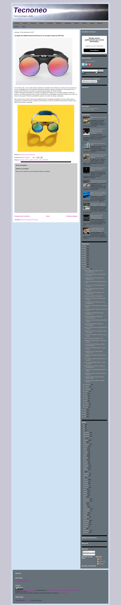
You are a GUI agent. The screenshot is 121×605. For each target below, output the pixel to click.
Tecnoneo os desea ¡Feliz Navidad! (94, 296)
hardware (85, 469)
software (85, 513)
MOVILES (76, 23)
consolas (85, 452)
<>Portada (18, 599)
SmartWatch (86, 511)
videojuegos (86, 530)
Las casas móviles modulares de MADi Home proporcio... (95, 344)
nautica (85, 493)
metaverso (86, 485)
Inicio (48, 216)
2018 (85, 264)
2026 (85, 246)
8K (84, 430)
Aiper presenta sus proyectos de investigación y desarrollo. (97, 204)
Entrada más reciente (22, 216)
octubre (87, 387)
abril (86, 400)
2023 (85, 253)
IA (83, 471)
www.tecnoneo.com (32, 591)
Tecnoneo (30, 10)
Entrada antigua (71, 216)
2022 (85, 255)
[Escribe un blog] (38, 157)
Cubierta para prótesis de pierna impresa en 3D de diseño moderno (98, 156)
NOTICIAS (99, 23)
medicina (85, 483)
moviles (85, 491)
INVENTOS (58, 23)
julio (86, 393)
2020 (85, 260)
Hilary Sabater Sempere (29, 590)
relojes (85, 505)
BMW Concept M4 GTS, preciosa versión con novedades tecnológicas (96, 217)
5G (84, 426)
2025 (85, 248)
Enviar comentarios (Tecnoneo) (30, 219)
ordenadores (86, 499)
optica (40, 160)
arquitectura (86, 436)
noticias (85, 495)
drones (85, 460)
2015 (85, 412)
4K (84, 424)
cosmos (85, 454)
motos (84, 489)
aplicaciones (86, 434)
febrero (87, 405)
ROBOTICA (33, 23)
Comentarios (87, 554)
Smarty (24, 26)
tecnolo (85, 518)
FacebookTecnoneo (90, 61)
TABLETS (84, 23)
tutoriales (85, 526)
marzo (86, 402)
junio (86, 396)
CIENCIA (41, 23)
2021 (85, 257)
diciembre (87, 268)
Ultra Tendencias (31, 154)
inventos (36, 160)
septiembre (88, 389)
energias (85, 464)
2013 (85, 416)
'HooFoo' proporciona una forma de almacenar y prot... (93, 317)
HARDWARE (68, 23)
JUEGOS (16, 26)
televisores (86, 522)
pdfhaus (23, 154)
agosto (86, 391)
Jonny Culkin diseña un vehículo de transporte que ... (94, 324)
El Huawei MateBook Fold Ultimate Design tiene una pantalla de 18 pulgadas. (97, 230)
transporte (85, 524)
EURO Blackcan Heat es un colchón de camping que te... (95, 366)
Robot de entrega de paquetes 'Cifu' (94, 338)
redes (84, 503)
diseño (27, 160)
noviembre (87, 384)
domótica (85, 458)
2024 (85, 251)
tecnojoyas (86, 516)
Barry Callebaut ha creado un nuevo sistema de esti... (94, 271)
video (84, 528)
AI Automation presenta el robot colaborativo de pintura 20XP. (98, 181)
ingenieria (85, 475)
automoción (86, 444)
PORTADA (16, 23)
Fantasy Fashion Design (88, 109)
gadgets (31, 160)
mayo (86, 398)
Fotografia (85, 465)
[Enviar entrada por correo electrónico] (33, 157)
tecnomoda (86, 520)
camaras (85, 446)
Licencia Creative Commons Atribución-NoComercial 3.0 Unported (64, 590)
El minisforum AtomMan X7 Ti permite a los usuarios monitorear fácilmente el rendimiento (98, 131)
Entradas (86, 551)
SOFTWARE (50, 23)
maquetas (85, 481)
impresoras (86, 473)
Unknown (101, 563)
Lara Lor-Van (102, 561)
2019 (85, 262)
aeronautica (86, 432)
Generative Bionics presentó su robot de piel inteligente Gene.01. (98, 169)
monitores (85, 487)
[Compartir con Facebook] (42, 157)
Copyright (27, 600)
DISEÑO (92, 23)
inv (84, 477)
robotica (85, 507)
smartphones (86, 509)
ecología (85, 461)
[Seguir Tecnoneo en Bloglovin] (89, 82)
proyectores (86, 501)
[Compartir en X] (40, 157)
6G (84, 428)
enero (86, 407)
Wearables (45, 160)
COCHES (25, 23)
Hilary (100, 559)
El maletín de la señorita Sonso (23, 580)
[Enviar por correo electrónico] (37, 157)
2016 (85, 410)
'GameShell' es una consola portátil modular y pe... (94, 352)
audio (84, 442)
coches (85, 450)
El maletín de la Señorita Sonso (90, 108)
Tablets (85, 514)
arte (84, 438)
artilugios (22, 160)
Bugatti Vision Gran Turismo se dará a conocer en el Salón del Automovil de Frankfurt (98, 194)
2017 (85, 266)
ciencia (85, 448)
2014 (85, 414)
